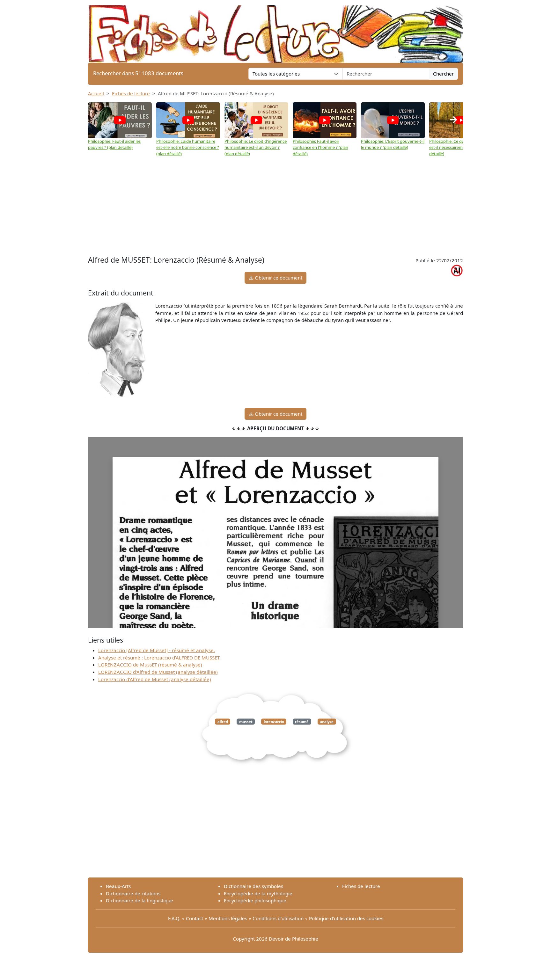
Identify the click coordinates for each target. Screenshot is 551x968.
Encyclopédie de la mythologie (258, 893)
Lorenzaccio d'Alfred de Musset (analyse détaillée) (154, 679)
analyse (327, 721)
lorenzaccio (274, 721)
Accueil (96, 93)
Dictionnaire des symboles (253, 886)
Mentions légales (228, 918)
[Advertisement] (275, 206)
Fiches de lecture (131, 93)
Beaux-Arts (118, 886)
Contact (194, 918)
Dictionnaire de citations (133, 893)
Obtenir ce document (277, 277)
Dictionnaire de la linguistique (139, 900)
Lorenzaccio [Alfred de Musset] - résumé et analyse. (156, 650)
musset (246, 721)
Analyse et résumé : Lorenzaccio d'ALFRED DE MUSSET (159, 657)
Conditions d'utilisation (278, 918)
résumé (302, 721)
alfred (222, 721)
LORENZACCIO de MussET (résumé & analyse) (150, 664)
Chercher (443, 73)
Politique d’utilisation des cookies (346, 918)
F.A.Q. (174, 918)
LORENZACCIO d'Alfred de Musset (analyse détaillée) (158, 672)
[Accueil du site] (275, 31)
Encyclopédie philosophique (255, 900)
